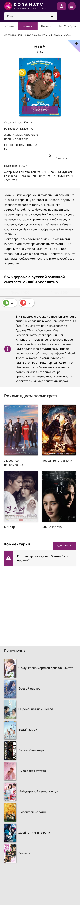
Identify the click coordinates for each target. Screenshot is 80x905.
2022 (24, 166)
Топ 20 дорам (67, 26)
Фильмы (46, 26)
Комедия (22, 139)
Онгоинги (28, 26)
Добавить (64, 545)
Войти (61, 6)
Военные (10, 139)
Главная (9, 26)
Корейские (31, 134)
